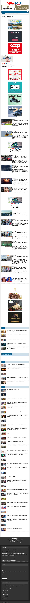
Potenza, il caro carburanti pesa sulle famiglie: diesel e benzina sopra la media (15, 454)
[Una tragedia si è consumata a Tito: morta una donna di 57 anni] (3, 370)
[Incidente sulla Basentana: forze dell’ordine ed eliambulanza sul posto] (6, 136)
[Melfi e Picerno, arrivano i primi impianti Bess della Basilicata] (3, 391)
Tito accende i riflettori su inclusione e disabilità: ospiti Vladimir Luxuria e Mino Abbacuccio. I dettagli (17, 506)
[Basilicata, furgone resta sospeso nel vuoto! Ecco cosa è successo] (3, 486)
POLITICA (3, 572)
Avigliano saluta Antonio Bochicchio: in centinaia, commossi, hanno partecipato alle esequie (16, 437)
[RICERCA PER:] (24, 13)
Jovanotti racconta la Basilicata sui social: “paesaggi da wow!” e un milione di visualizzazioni (17, 467)
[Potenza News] (14, 3)
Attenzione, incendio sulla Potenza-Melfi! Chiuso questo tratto (8, 555)
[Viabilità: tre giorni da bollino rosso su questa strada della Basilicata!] (6, 215)
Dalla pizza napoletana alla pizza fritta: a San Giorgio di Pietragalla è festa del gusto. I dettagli (17, 334)
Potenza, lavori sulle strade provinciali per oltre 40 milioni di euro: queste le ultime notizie (16, 364)
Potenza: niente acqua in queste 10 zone (11, 476)
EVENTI (2, 570)
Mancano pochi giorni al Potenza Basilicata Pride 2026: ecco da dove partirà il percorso (16, 441)
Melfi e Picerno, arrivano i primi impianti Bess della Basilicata (13, 389)
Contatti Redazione (5, 594)
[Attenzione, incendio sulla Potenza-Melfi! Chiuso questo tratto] (6, 170)
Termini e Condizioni (5, 590)
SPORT (2, 574)
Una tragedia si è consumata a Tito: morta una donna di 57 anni (13, 368)
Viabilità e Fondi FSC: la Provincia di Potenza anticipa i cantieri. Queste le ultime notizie (16, 411)
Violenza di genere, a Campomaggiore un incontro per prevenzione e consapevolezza (15, 381)
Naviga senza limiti (5, 596)
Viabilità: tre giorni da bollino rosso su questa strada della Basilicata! (9, 560)
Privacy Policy (4, 592)
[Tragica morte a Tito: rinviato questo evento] (6, 281)
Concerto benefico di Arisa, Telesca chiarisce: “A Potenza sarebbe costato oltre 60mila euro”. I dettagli (17, 463)
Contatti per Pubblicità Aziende (6, 588)
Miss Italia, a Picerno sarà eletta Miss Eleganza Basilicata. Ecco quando (14, 528)
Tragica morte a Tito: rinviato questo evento (19, 278)
